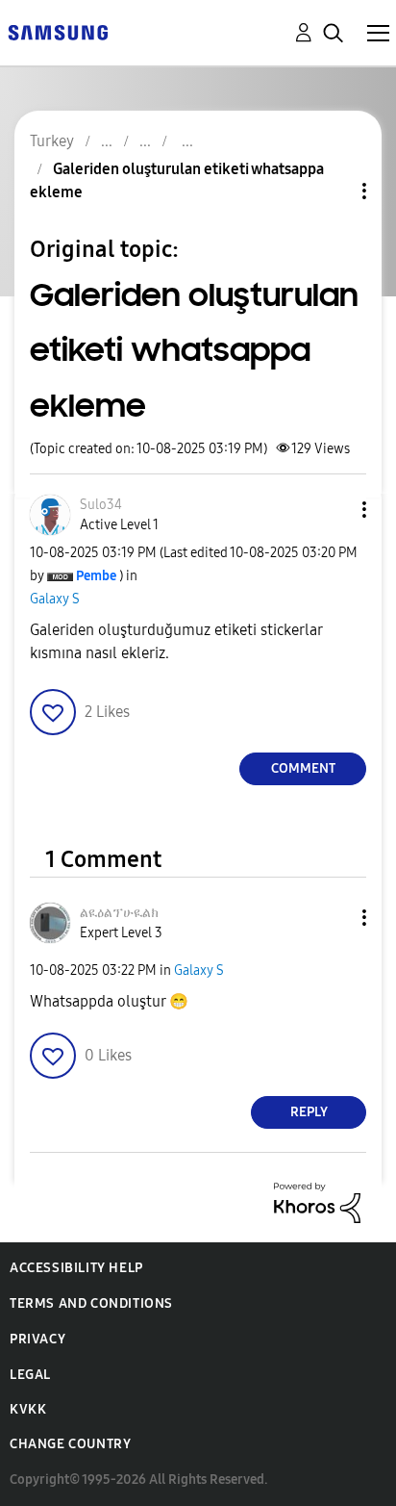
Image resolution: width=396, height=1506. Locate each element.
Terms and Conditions (91, 1303)
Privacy (37, 1339)
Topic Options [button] (331, 191)
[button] (332, 509)
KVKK (28, 1409)
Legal (30, 1374)
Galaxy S (55, 599)
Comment (303, 768)
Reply (309, 1112)
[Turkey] (58, 31)
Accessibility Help (76, 1268)
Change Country (70, 1444)
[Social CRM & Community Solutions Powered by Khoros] (317, 1201)
